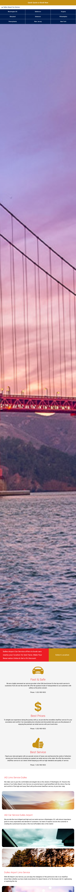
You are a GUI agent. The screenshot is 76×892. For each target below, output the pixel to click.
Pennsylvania (13, 21)
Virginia (63, 11)
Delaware (38, 16)
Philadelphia (63, 16)
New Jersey (38, 21)
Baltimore (38, 11)
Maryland (13, 16)
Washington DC (12, 11)
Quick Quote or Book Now (38, 3)
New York (63, 21)
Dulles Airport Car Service (12, 7)
